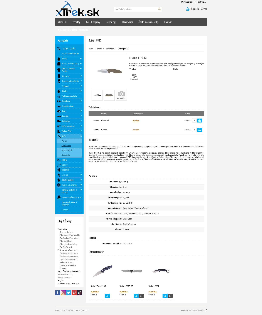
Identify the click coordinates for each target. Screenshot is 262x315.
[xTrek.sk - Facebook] (57, 294)
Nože (99, 49)
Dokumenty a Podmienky (68, 250)
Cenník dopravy (93, 22)
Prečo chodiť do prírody (69, 238)
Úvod (91, 49)
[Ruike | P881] (160, 271)
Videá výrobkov (64, 277)
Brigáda (61, 281)
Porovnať (134, 79)
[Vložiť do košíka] (199, 120)
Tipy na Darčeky (66, 232)
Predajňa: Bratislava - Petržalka (73, 30)
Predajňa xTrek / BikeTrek (68, 284)
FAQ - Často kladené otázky (69, 271)
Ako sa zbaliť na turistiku (70, 235)
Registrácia (200, 2)
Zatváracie (110, 49)
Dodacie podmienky (68, 259)
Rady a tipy (111, 22)
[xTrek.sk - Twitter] (68, 294)
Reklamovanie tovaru (69, 253)
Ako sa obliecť (66, 241)
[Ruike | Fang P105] (103, 271)
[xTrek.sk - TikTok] (79, 294)
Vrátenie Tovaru (66, 262)
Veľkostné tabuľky (65, 274)
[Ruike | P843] (109, 71)
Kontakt (168, 22)
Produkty (76, 22)
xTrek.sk (62, 22)
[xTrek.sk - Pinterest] (74, 294)
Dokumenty (127, 22)
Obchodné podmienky (69, 256)
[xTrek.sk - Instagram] (63, 294)
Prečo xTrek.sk (66, 247)
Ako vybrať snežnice (68, 244)
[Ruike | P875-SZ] (131, 271)
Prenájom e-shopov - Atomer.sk (193, 310)
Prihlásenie (186, 2)
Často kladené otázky (148, 22)
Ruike (175, 69)
